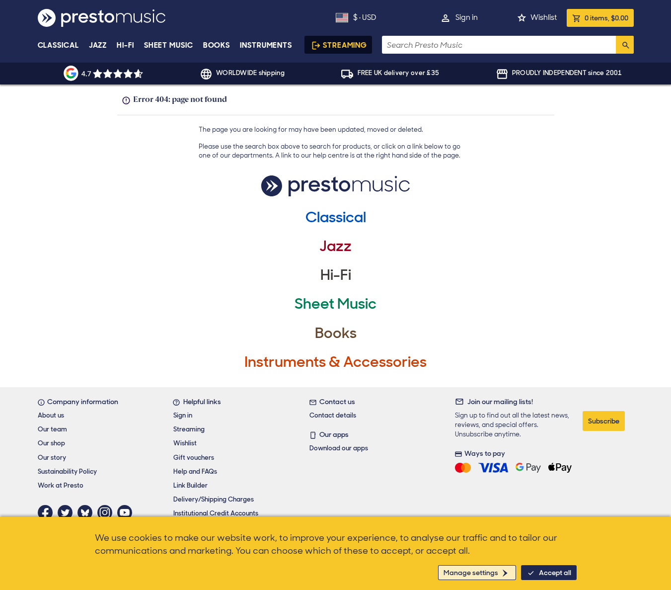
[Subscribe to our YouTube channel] (127, 512)
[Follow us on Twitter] (67, 512)
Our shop (51, 443)
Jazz (98, 45)
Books (216, 45)
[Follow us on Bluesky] (87, 512)
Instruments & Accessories (335, 361)
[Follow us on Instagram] (107, 512)
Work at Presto (60, 485)
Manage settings (471, 572)
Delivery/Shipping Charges (213, 499)
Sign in (466, 17)
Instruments (266, 45)
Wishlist (543, 17)
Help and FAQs (195, 471)
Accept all (555, 572)
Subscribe (603, 421)
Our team (52, 429)
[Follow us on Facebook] (48, 512)
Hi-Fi (125, 45)
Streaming (345, 45)
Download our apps (338, 448)
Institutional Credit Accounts (215, 513)
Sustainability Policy (67, 471)
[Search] (625, 45)
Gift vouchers (193, 457)
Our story (52, 457)
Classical (58, 45)
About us (51, 415)
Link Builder (190, 485)
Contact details (332, 415)
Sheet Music (168, 45)
